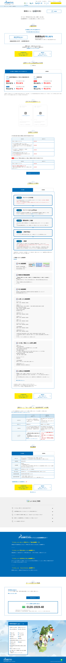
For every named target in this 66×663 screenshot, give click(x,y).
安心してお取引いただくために (15, 648)
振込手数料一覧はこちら (21, 380)
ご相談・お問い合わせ (22, 629)
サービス (47, 3)
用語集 (20, 636)
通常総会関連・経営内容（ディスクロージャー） (18, 640)
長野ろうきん (9, 2)
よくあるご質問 (39, 1)
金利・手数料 (13, 634)
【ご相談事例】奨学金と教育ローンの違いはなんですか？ (21, 412)
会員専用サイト (45, 1)
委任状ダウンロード (14, 638)
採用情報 (60, 1)
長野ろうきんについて (22, 627)
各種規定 (20, 638)
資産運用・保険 (39, 3)
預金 (32, 3)
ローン (27, 3)
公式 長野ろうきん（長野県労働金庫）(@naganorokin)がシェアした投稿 (30, 124)
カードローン (36, 213)
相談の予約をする (33, 597)
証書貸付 (32, 213)
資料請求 (12, 636)
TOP (4, 6)
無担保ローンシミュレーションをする (33, 48)
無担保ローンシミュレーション (33, 173)
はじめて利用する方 (14, 629)
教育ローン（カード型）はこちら (32, 438)
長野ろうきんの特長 (14, 627)
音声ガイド (50, 1)
